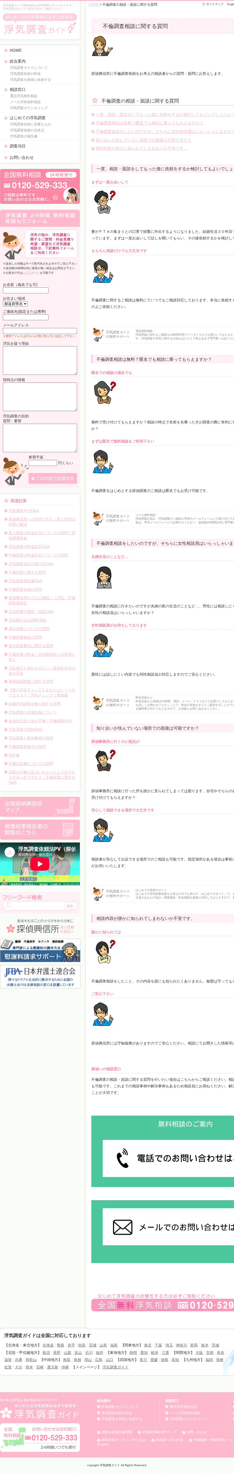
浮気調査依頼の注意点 (27, 130)
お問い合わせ (22, 157)
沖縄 (65, 1367)
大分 (18, 1367)
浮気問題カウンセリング (29, 108)
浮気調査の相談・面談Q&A (31, 611)
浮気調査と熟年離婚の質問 (31, 738)
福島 (114, 1345)
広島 (98, 1360)
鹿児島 (52, 1367)
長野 (56, 1352)
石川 (89, 1352)
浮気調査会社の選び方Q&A (31, 564)
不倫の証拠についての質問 (31, 763)
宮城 (92, 1345)
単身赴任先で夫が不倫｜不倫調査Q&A (40, 721)
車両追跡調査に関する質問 (31, 681)
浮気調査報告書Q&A (26, 581)
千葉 (158, 1345)
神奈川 (181, 1345)
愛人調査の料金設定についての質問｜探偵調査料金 (42, 535)
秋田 (82, 1345)
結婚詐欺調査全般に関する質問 (34, 704)
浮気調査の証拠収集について (33, 712)
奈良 (220, 1352)
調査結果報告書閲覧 (116, 1432)
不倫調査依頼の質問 (25, 589)
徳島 (164, 1360)
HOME (16, 50)
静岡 (133, 1352)
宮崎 (40, 1367)
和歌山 (31, 1360)
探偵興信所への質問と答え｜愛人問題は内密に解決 (42, 522)
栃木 (205, 1345)
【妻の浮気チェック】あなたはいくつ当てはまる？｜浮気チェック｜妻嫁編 (42, 692)
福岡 (209, 1360)
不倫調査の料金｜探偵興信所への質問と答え (42, 657)
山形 (103, 1345)
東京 (148, 1345)
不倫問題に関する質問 (27, 572)
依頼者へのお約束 (169, 1440)
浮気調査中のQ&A (24, 511)
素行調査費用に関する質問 (31, 646)
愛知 (144, 1352)
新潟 (46, 1352)
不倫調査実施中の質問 (27, 746)
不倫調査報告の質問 (25, 637)
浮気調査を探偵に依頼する (30, 80)
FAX (37, 272)
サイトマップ (214, 4)
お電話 (27, 272)
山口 (109, 1360)
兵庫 (18, 1360)
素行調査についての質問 (29, 629)
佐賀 (8, 1367)
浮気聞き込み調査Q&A (27, 620)
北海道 (48, 1345)
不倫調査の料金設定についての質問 (38, 555)
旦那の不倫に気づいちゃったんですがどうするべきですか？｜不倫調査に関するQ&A (42, 777)
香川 (143, 1360)
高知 (175, 1360)
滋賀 (8, 1360)
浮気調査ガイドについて (29, 68)
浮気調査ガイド (115, 1367)
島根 (77, 1360)
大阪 (199, 1352)
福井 (99, 1352)
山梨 (67, 1352)
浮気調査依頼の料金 (25, 74)
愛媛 (154, 1360)
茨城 (215, 1345)
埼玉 (169, 1345)
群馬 (194, 1345)
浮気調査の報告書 (23, 136)
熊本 (29, 1367)
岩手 (71, 1345)
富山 (78, 1352)
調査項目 (18, 146)
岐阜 (154, 1352)
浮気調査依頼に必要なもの (30, 124)
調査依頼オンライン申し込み (123, 1440)
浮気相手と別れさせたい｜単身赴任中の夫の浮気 (42, 670)
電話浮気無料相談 (23, 96)
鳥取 (66, 1360)
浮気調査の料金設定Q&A (29, 547)
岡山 (88, 1360)
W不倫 (14, 755)
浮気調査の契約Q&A (26, 729)
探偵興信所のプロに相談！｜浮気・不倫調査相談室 (42, 600)
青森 (60, 1345)
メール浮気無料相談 (25, 102)
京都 (209, 1352)
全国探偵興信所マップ (159, 1432)
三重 (165, 1352)
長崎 (219, 1360)
